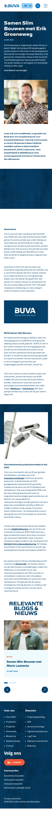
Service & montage (35, 726)
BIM (29, 721)
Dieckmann (28, 388)
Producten (11, 721)
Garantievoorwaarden (14, 775)
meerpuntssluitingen (14, 478)
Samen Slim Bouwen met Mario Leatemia (24, 663)
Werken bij (11, 736)
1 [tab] (6, 683)
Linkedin (16, 762)
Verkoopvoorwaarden (14, 779)
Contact (10, 745)
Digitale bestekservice (37, 731)
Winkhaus (15, 388)
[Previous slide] (7, 690)
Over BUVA (11, 717)
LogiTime (31, 736)
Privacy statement (12, 798)
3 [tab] (12, 683)
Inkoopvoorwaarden (13, 783)
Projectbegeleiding (36, 717)
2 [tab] (9, 683)
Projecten (10, 726)
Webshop (31, 745)
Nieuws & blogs (13, 741)
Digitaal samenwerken (37, 741)
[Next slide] (45, 690)
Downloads (11, 731)
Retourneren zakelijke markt (17, 787)
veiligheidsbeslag (19, 529)
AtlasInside (20, 564)
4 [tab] (15, 683)
